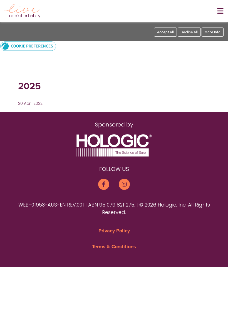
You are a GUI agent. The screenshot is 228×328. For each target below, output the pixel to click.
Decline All (189, 31)
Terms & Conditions (114, 246)
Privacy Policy (114, 231)
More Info (212, 31)
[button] (28, 46)
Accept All (165, 31)
